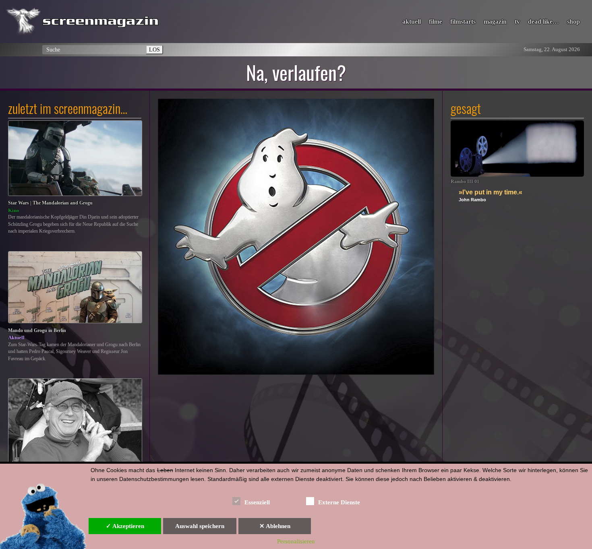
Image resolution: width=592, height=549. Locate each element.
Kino (13, 210)
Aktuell (16, 337)
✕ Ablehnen (274, 526)
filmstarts (463, 21)
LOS (154, 49)
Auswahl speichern (199, 526)
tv (517, 21)
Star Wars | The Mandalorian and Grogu (50, 203)
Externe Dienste (339, 502)
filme (435, 21)
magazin (495, 21)
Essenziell (257, 502)
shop (573, 21)
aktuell (411, 21)
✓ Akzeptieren (125, 526)
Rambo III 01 (465, 181)
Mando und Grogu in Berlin (37, 330)
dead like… (543, 21)
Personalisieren (296, 541)
